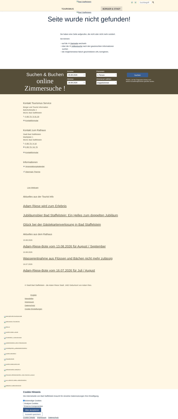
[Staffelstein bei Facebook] (132, 2)
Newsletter (29, 299)
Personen (100, 71)
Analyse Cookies (31, 403)
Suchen (153, 2)
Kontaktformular (31, 121)
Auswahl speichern (33, 414)
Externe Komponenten (33, 406)
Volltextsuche (76, 46)
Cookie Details (29, 418)
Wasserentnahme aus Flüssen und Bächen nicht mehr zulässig (67, 258)
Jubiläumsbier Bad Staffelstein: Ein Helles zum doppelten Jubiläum (70, 215)
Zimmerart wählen (103, 79)
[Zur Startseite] (89, 5)
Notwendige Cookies (32, 401)
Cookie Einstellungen (33, 309)
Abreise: (70, 79)
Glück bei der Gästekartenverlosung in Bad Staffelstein (62, 224)
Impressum (29, 302)
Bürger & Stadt (111, 9)
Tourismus (67, 9)
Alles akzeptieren (32, 410)
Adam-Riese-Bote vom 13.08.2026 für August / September (64, 246)
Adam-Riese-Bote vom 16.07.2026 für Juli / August (59, 270)
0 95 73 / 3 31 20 (32, 117)
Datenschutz (30, 305)
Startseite (74, 43)
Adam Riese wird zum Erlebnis (45, 206)
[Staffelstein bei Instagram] (135, 2)
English (33, 295)
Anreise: (70, 71)
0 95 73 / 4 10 (31, 144)
